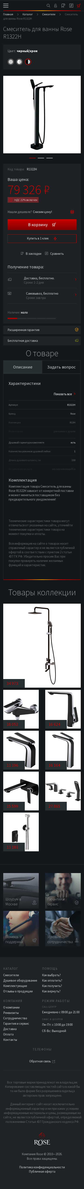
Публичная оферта (42, 1171)
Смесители (48, 14)
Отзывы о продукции (18, 991)
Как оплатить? (52, 980)
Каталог (28, 14)
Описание (22, 367)
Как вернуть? (51, 991)
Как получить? (52, 986)
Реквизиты (11, 1013)
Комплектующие (15, 986)
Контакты (10, 1040)
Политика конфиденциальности (42, 1167)
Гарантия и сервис (16, 1023)
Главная (8, 14)
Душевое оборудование (20, 980)
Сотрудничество (15, 1018)
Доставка (10, 1029)
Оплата (8, 1034)
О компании (11, 1007)
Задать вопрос (61, 367)
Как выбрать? (51, 975)
